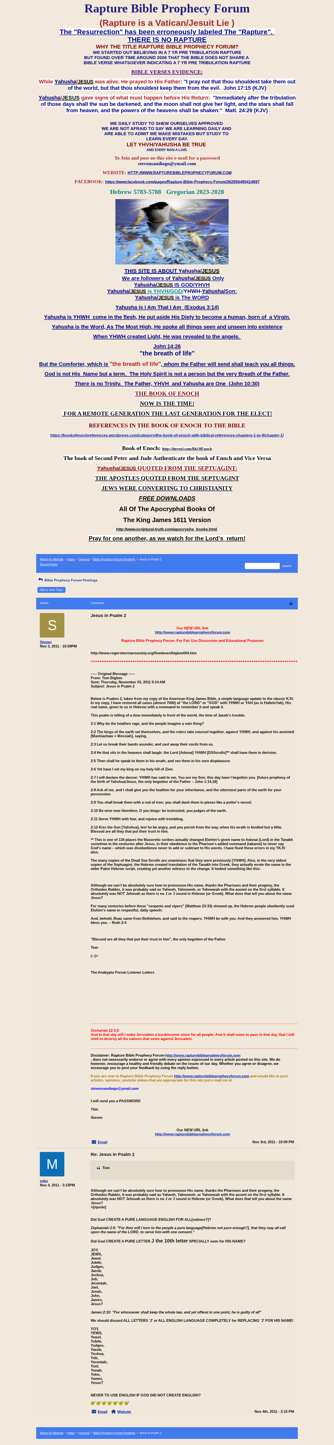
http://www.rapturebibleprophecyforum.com (192, 632)
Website (124, 1412)
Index (71, 559)
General (84, 559)
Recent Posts (48, 564)
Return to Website (52, 559)
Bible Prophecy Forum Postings (114, 559)
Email (102, 1142)
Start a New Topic (51, 590)
